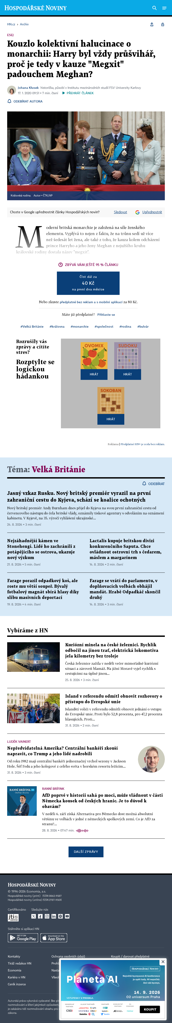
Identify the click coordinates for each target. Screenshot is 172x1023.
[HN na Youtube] (67, 916)
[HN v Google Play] (23, 937)
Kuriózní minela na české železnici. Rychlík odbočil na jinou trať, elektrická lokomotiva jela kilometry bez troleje (111, 650)
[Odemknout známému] (162, 24)
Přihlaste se (106, 314)
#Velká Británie (32, 326)
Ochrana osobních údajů (68, 956)
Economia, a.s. (36, 891)
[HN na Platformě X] (33, 916)
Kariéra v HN (16, 977)
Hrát (94, 374)
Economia (14, 970)
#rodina (125, 326)
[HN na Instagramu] (47, 916)
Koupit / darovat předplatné (130, 956)
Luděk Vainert (19, 741)
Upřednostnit (152, 212)
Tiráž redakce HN (19, 963)
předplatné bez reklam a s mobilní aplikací (91, 302)
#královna (57, 326)
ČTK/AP (47, 195)
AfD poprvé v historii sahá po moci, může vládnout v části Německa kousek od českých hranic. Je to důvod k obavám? (102, 801)
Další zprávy (86, 851)
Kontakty (14, 956)
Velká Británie (58, 470)
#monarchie (79, 326)
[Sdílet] (152, 24)
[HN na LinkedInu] (54, 916)
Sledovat (120, 212)
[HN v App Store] (53, 937)
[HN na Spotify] (60, 916)
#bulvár (143, 326)
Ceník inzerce (17, 984)
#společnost (104, 326)
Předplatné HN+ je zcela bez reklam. (142, 444)
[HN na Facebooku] (40, 916)
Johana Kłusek (28, 87)
